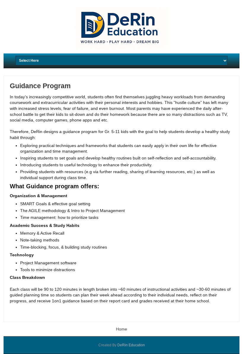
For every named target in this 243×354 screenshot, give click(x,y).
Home (121, 329)
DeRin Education (131, 345)
